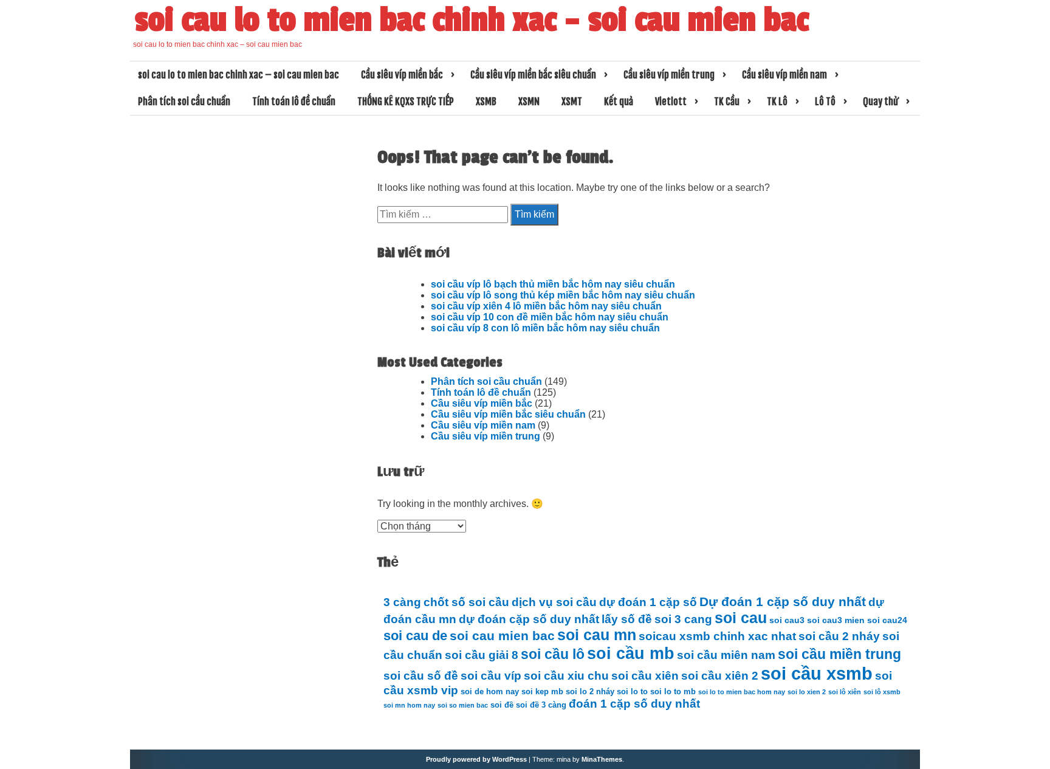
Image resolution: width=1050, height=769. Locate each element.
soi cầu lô (553, 654)
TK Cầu (726, 101)
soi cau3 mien (836, 620)
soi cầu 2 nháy (839, 636)
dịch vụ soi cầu (554, 602)
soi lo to (632, 692)
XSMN (529, 101)
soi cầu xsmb (817, 673)
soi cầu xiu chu (566, 675)
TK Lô (777, 101)
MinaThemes (602, 759)
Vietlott (671, 101)
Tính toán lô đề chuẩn (293, 101)
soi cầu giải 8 (481, 655)
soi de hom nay (490, 692)
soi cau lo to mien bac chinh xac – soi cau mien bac (472, 20)
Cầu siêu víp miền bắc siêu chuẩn (533, 75)
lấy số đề (627, 619)
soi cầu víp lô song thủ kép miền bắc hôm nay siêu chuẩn (563, 295)
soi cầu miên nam (726, 655)
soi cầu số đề (420, 675)
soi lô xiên (844, 691)
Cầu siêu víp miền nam (784, 75)
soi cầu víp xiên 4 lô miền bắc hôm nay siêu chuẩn (546, 306)
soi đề (501, 705)
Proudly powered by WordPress (476, 759)
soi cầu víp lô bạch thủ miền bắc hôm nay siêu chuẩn (553, 284)
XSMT (571, 101)
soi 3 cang (683, 619)
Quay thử (880, 101)
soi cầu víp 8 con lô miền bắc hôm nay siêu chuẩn (545, 328)
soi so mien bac (462, 705)
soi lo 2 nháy (590, 691)
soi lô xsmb (882, 691)
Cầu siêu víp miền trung (669, 75)
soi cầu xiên (645, 675)
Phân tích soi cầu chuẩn (184, 101)
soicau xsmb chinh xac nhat (717, 636)
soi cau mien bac (502, 636)
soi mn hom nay (409, 705)
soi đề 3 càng (541, 705)
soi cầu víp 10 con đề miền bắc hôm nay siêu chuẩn (549, 317)
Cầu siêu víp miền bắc (402, 75)
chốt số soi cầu (466, 602)
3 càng (402, 602)
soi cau (741, 618)
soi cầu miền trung (839, 654)
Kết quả (618, 101)
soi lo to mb (673, 692)
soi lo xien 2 (806, 691)
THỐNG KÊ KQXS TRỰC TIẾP (405, 101)
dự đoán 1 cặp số (648, 602)
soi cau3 (787, 620)
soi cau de (415, 635)
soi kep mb (542, 692)
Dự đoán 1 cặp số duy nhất (782, 602)
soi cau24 (887, 620)
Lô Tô (825, 101)
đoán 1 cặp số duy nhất (634, 703)
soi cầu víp (491, 675)
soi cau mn (596, 635)
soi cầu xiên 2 (719, 675)
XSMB (486, 101)
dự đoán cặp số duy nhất (529, 619)
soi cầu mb (630, 653)
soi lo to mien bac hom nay (741, 691)
